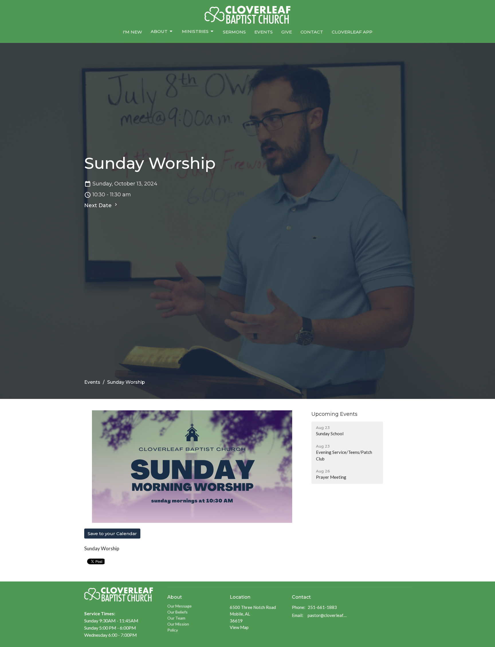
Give (286, 32)
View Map (239, 627)
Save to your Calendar (112, 533)
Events (263, 32)
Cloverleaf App (352, 32)
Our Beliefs (177, 612)
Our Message (179, 606)
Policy (172, 630)
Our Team (176, 618)
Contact (311, 32)
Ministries (195, 31)
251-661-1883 (322, 607)
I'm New (132, 32)
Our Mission (178, 624)
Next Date (98, 205)
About (159, 31)
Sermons (234, 32)
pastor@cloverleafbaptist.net (328, 615)
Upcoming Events (334, 414)
